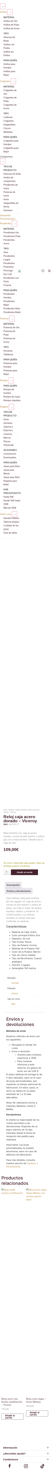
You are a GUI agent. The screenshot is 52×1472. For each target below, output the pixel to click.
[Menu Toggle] (2, 6)
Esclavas (7, 351)
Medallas (7, 132)
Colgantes (8, 121)
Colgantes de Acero (10, 107)
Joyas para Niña (11, 477)
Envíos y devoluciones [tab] (19, 891)
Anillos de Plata (11, 25)
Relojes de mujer (11, 397)
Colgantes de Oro (10, 92)
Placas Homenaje (8, 443)
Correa (15, 983)
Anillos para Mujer (9, 73)
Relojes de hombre (8, 391)
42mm (14, 993)
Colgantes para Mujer (11, 150)
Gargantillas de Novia (10, 205)
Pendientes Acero (9, 242)
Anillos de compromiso (9, 179)
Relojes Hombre (21, 810)
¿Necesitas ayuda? (14, 1453)
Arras (6, 199)
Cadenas (7, 117)
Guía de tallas (10, 533)
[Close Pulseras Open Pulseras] (12, 319)
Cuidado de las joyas (10, 527)
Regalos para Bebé (10, 483)
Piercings (8, 270)
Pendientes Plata (11, 236)
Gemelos (7, 210)
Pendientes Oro (11, 232)
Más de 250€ (9, 508)
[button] (26, 1448)
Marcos (7, 438)
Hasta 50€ (8, 497)
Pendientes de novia (10, 187)
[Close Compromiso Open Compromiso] (2, 161)
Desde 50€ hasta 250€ (11, 502)
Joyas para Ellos (11, 466)
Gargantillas (9, 124)
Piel (13, 1004)
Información (10, 1447)
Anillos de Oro (10, 21)
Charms (7, 285)
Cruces (7, 128)
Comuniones (9, 454)
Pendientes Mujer (9, 303)
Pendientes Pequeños (9, 265)
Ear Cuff (7, 274)
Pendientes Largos (9, 258)
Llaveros (7, 434)
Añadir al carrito (24, 872)
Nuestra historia (11, 518)
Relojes (11, 810)
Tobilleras (8, 354)
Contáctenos (10, 1459)
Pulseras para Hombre (10, 365)
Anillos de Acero (11, 28)
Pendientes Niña (11, 308)
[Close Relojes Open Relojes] (10, 380)
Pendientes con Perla (11, 280)
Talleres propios (11, 522)
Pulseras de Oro (11, 327)
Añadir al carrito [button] (10, 1416)
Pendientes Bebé (12, 312)
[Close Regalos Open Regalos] (11, 407)
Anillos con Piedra (8, 46)
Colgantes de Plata (10, 99)
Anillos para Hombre (9, 66)
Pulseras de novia (9, 194)
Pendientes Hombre (9, 296)
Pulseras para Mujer (10, 372)
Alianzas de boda (12, 174)
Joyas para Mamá (8, 472)
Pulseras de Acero (9, 340)
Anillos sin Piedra (8, 54)
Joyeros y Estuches (8, 429)
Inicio (5, 810)
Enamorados (9, 457)
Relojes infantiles (12, 400)
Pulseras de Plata (9, 333)
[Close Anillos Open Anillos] (10, 12)
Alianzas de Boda (9, 39)
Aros (5, 252)
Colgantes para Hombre (11, 143)
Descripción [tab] (13, 885)
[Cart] (49, 270)
